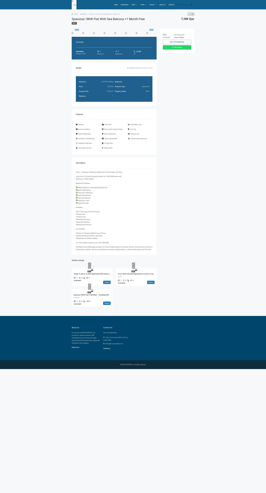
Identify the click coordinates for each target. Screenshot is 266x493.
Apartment (83, 14)
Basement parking (83, 129)
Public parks (108, 148)
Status (152, 5)
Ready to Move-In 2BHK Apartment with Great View (92, 274)
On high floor (108, 143)
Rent (74, 23)
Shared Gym (135, 134)
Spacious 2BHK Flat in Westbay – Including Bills (91, 295)
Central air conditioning (86, 139)
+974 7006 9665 (183, 5)
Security (133, 129)
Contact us (106, 348)
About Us (162, 5)
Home (116, 5)
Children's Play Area (85, 143)
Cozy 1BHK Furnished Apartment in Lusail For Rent (136, 274)
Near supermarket (111, 139)
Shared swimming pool (139, 139)
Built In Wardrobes (84, 134)
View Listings (179, 37)
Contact (171, 5)
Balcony (81, 124)
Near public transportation (113, 129)
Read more (75, 347)
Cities (133, 5)
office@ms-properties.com (114, 344)
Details (106, 282)
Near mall (108, 124)
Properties (124, 5)
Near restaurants (110, 134)
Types (142, 5)
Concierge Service (84, 148)
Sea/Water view (136, 124)
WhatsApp (178, 47)
